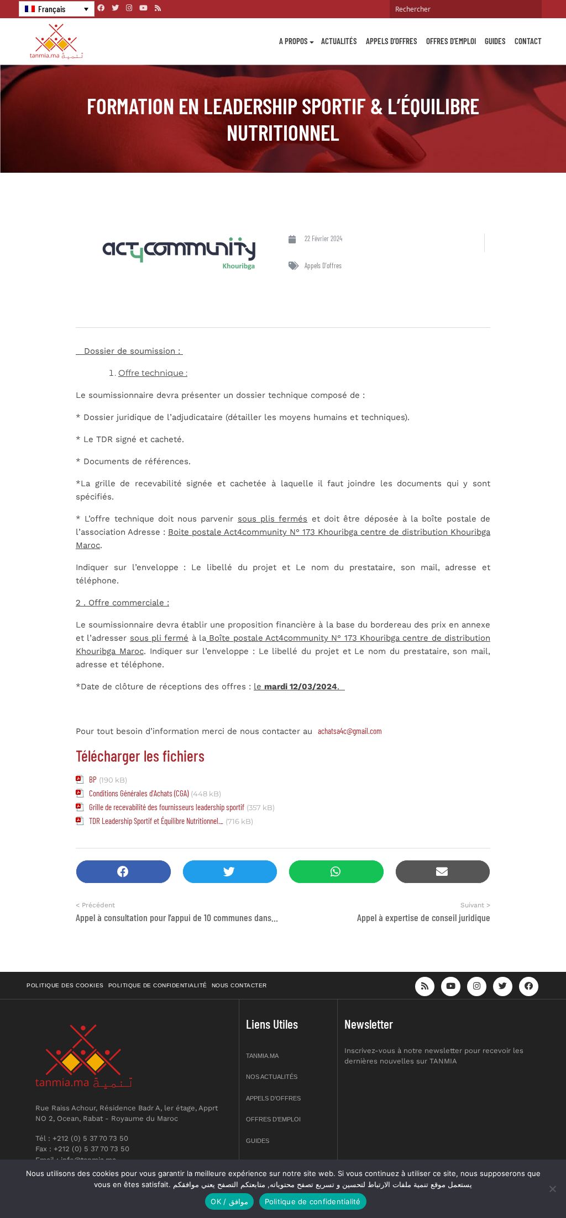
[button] (123, 872)
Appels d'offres (323, 265)
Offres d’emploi (451, 41)
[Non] (552, 1188)
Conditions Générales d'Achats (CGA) (138, 793)
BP (93, 779)
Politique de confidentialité (157, 985)
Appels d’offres (391, 41)
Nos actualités (271, 1076)
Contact (528, 41)
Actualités (339, 41)
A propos (293, 41)
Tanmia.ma (262, 1055)
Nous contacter (239, 985)
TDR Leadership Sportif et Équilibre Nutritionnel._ (156, 821)
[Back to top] (519, 1183)
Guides (495, 41)
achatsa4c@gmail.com (350, 731)
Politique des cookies (65, 985)
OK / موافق (229, 1201)
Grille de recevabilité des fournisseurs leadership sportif (166, 807)
